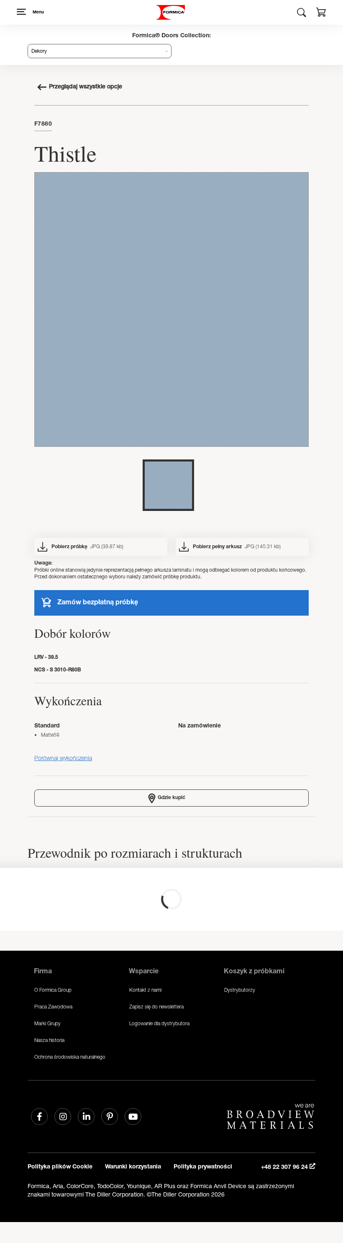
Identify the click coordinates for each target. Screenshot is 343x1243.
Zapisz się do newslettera (156, 1006)
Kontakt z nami (145, 990)
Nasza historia (49, 1040)
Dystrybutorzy (239, 990)
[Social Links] (39, 1116)
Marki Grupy (47, 1023)
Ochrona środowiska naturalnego (69, 1057)
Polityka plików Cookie (60, 1167)
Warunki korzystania (133, 1167)
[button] (321, 13)
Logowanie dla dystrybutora (159, 1023)
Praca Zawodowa (53, 1006)
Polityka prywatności (203, 1167)
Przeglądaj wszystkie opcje (85, 87)
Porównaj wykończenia (63, 757)
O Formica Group (53, 990)
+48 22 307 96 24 (285, 1168)
